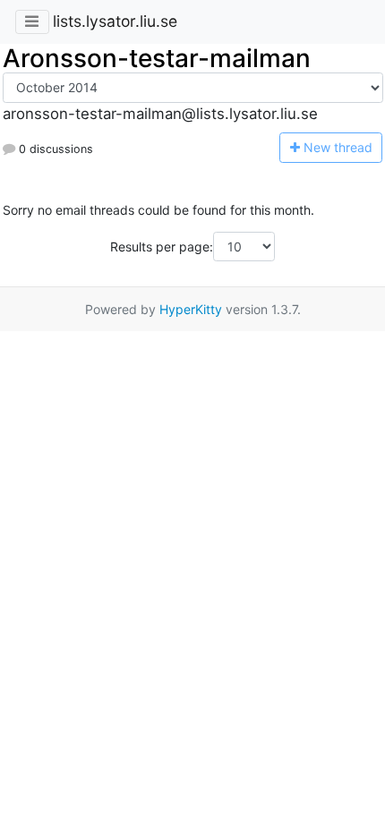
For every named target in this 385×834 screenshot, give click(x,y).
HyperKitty (190, 309)
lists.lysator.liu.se (115, 21)
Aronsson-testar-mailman (157, 58)
